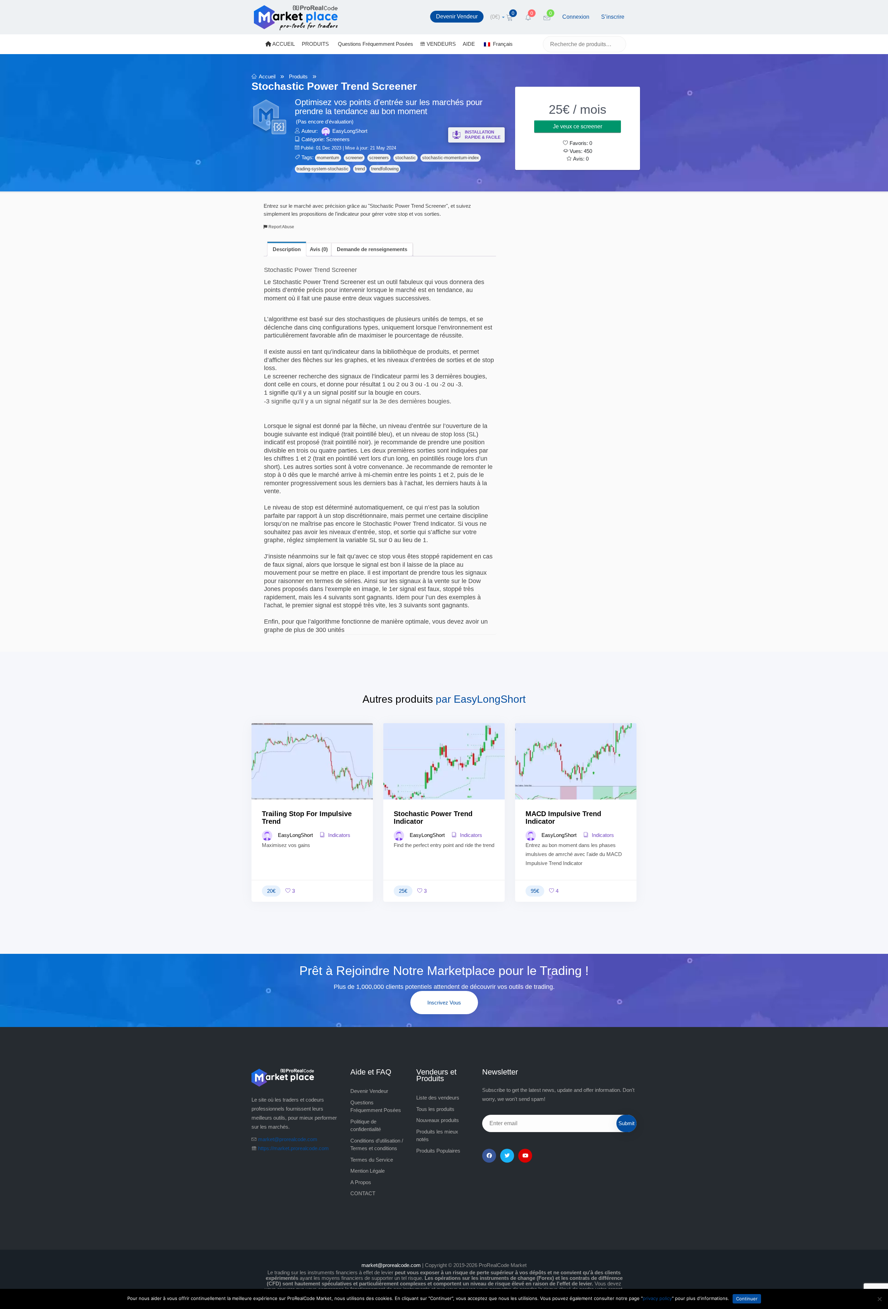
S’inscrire (612, 17)
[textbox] (380, 449)
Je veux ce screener (577, 126)
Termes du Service (371, 1160)
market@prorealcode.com (287, 1139)
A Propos (360, 1182)
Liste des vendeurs (437, 1098)
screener (354, 157)
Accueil (267, 76)
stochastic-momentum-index (450, 157)
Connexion (575, 17)
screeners (379, 157)
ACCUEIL (283, 44)
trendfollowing (385, 168)
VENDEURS (440, 44)
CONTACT (362, 1193)
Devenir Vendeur (457, 16)
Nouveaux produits (437, 1120)
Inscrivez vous (444, 1003)
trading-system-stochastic (323, 168)
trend (360, 168)
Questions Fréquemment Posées (375, 44)
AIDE (469, 44)
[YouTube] (525, 1156)
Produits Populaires (438, 1151)
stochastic (405, 157)
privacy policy (657, 1298)
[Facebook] (489, 1156)
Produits (298, 76)
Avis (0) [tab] (319, 249)
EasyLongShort (349, 131)
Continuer (747, 1298)
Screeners (338, 139)
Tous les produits (435, 1109)
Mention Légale (367, 1171)
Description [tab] (287, 249)
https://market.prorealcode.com (293, 1148)
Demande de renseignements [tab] (372, 249)
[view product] (312, 775)
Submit (626, 1123)
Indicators (338, 835)
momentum (328, 157)
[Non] (879, 1298)
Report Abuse (280, 226)
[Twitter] (507, 1156)
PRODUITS (315, 44)
